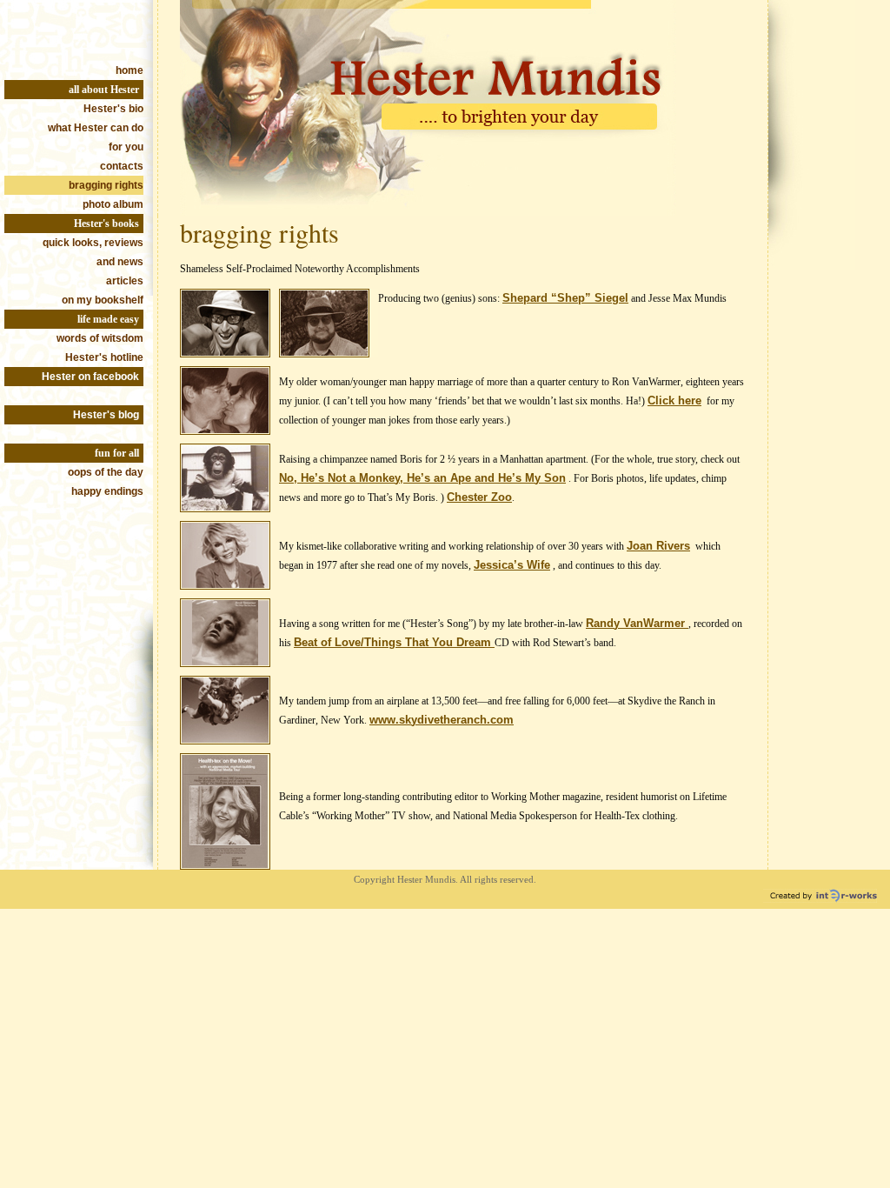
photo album (113, 204)
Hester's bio (113, 109)
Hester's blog (106, 415)
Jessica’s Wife (512, 564)
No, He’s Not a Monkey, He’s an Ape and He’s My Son (422, 477)
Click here (674, 400)
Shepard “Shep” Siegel (565, 297)
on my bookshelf (102, 300)
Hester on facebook (90, 376)
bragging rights (106, 185)
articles (124, 281)
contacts (121, 166)
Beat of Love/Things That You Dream (394, 642)
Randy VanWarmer (637, 623)
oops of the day (105, 472)
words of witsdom (99, 338)
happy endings (107, 491)
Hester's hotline (104, 357)
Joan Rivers (658, 545)
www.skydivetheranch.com (441, 719)
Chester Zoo (479, 497)
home (129, 70)
